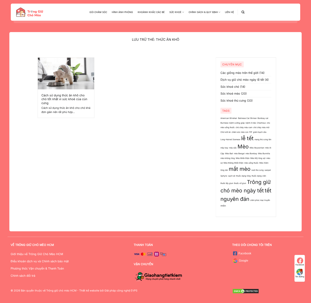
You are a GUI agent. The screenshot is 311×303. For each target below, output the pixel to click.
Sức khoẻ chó (229, 86)
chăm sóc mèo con (240, 132)
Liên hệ (229, 12)
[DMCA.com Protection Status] (245, 291)
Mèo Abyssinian (257, 148)
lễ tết (247, 138)
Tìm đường (299, 276)
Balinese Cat (243, 118)
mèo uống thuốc (251, 163)
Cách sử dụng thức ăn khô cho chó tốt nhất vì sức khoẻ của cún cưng (64, 99)
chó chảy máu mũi (261, 127)
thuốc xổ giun (240, 183)
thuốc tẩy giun (226, 183)
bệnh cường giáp (237, 123)
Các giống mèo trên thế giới (239, 73)
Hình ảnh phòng (122, 12)
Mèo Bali (229, 154)
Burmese (224, 123)
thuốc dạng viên (259, 176)
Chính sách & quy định (203, 12)
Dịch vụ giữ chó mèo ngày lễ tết (242, 79)
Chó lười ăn (225, 132)
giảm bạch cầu (259, 132)
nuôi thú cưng (257, 170)
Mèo (243, 147)
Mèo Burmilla (264, 154)
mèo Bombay (251, 154)
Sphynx (223, 176)
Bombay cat (263, 118)
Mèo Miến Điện (242, 158)
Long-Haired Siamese (230, 139)
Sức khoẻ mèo (230, 93)
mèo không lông (227, 158)
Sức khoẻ (175, 12)
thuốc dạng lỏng (243, 176)
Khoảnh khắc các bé (151, 12)
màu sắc (233, 148)
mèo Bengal (239, 154)
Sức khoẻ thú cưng (233, 100)
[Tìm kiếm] (243, 12)
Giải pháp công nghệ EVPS (120, 290)
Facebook (300, 265)
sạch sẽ (231, 176)
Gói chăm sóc (98, 12)
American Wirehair (228, 118)
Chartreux (261, 123)
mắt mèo (240, 169)
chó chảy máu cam (244, 127)
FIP (250, 132)
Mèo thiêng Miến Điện (233, 163)
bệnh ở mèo (251, 123)
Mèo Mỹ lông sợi (257, 158)
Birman (253, 118)
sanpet (268, 170)
